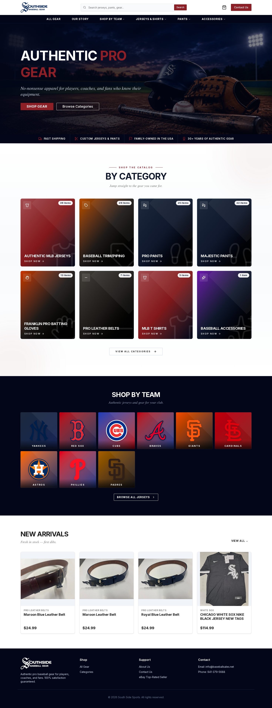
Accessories (212, 19)
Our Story (80, 19)
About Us (144, 666)
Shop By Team (111, 19)
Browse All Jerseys (133, 497)
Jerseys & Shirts (149, 19)
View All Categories (133, 351)
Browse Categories (78, 106)
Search (180, 7)
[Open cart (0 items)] (224, 7)
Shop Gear (37, 106)
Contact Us (241, 7)
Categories (86, 671)
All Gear (53, 19)
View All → (239, 540)
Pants (183, 19)
